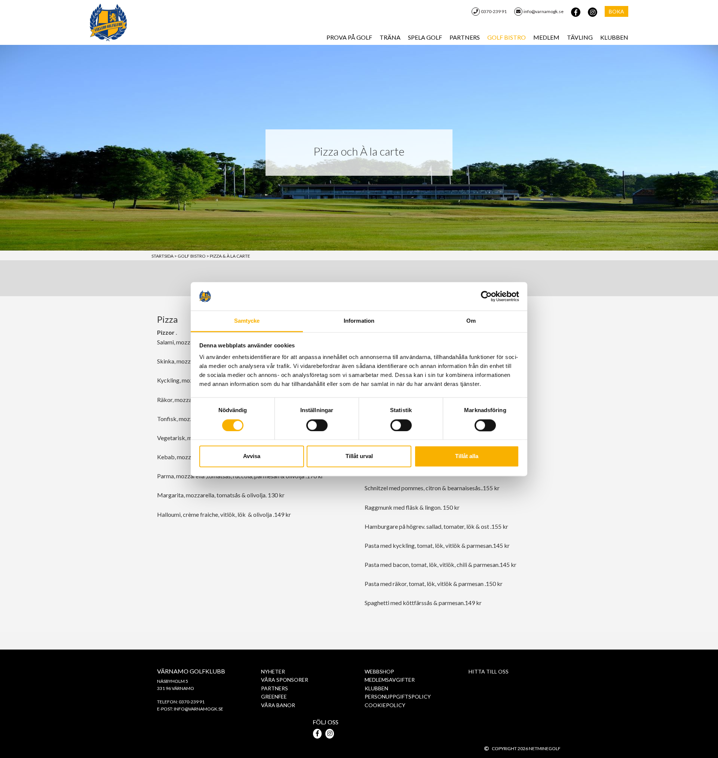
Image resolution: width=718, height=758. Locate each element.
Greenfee (274, 696)
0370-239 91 (494, 11)
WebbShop (379, 671)
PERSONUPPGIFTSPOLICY (398, 696)
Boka (616, 11)
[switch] (317, 425)
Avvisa (251, 456)
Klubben (614, 37)
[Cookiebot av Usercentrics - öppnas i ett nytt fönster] (486, 296)
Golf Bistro (506, 37)
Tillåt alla (466, 456)
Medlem (546, 37)
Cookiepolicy (385, 705)
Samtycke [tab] (247, 321)
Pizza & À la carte (230, 256)
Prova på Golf (349, 37)
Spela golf (425, 37)
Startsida (164, 256)
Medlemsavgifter (390, 679)
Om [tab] (471, 321)
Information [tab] (359, 321)
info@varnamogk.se (544, 11)
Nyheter (273, 671)
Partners (464, 37)
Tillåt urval (359, 456)
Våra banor (278, 705)
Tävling (580, 37)
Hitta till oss (489, 671)
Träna (390, 37)
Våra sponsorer (284, 679)
